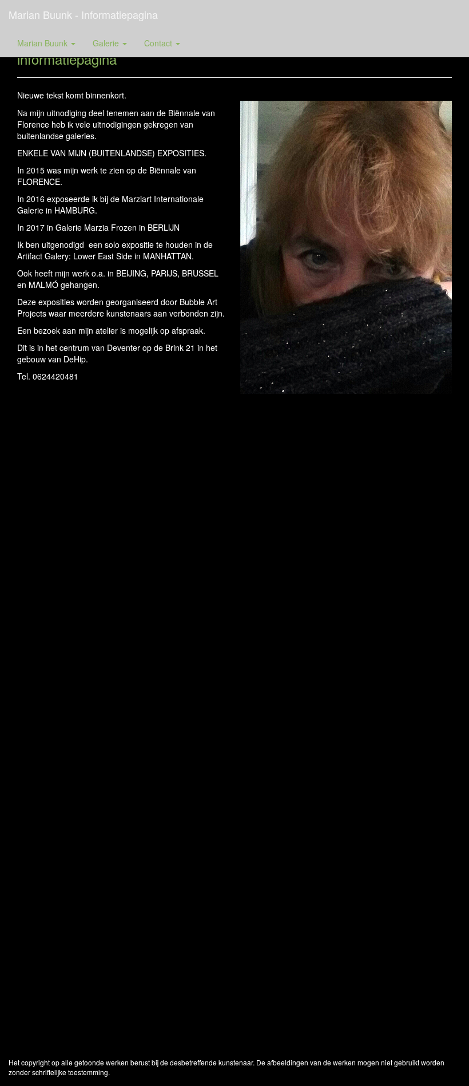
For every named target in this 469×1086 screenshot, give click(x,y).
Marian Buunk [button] (43, 43)
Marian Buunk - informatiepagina (83, 14)
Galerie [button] (107, 43)
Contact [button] (159, 43)
